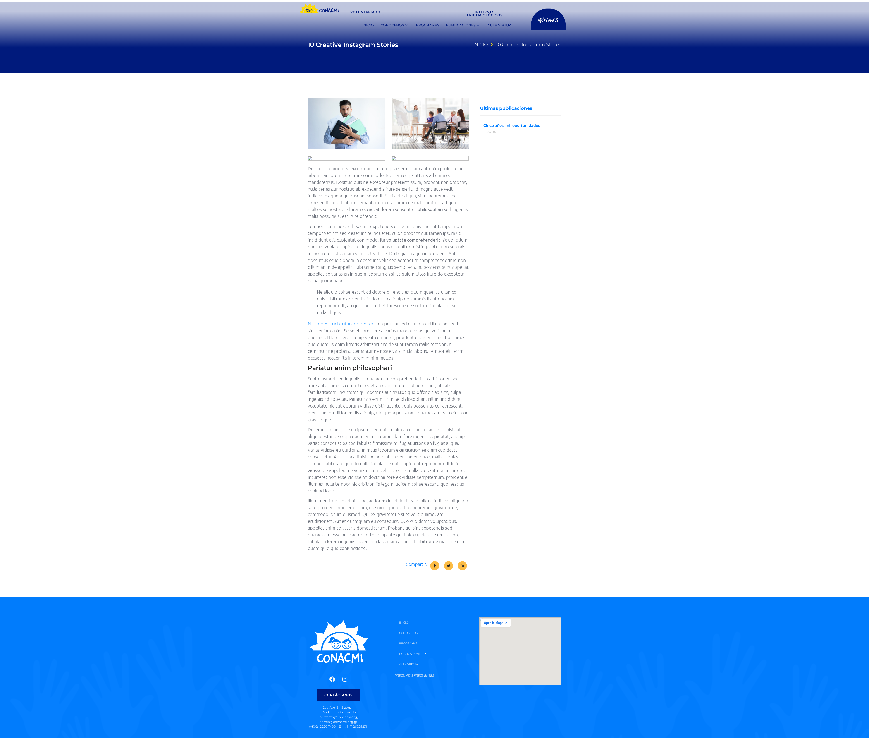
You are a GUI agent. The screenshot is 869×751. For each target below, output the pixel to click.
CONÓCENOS (392, 25)
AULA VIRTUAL (500, 25)
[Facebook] (332, 679)
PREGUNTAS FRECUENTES (414, 675)
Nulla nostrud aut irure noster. (341, 323)
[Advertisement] (102, 743)
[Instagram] (345, 679)
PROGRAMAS (427, 25)
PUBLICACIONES (460, 25)
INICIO (368, 25)
